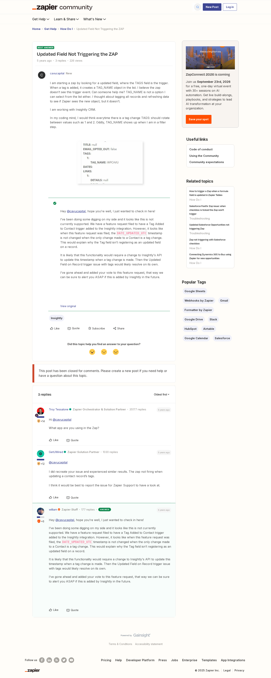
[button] (212, 7)
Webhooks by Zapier (199, 300)
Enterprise (189, 660)
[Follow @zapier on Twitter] (64, 660)
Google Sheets (195, 291)
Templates (209, 660)
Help (118, 660)
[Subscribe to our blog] (56, 660)
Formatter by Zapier (198, 310)
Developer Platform (140, 660)
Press (163, 660)
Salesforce (222, 338)
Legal (227, 670)
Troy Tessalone (58, 409)
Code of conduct (201, 149)
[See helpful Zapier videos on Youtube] (71, 660)
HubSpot (191, 329)
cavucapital (57, 73)
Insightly (56, 318)
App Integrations (233, 660)
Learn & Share (64, 19)
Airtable (208, 329)
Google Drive (194, 319)
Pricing (106, 660)
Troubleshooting (199, 218)
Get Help (39, 19)
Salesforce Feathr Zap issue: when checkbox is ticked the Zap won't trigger (207, 209)
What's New (92, 19)
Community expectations (206, 162)
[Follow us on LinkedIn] (49, 660)
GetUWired (56, 452)
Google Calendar (196, 338)
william (53, 509)
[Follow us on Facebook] (42, 660)
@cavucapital (76, 211)
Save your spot (199, 119)
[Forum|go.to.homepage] (63, 7)
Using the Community (204, 156)
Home (36, 29)
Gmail (224, 300)
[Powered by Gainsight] (135, 636)
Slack (213, 319)
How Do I (66, 29)
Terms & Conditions (120, 644)
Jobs (174, 660)
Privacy (239, 670)
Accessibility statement (149, 644)
